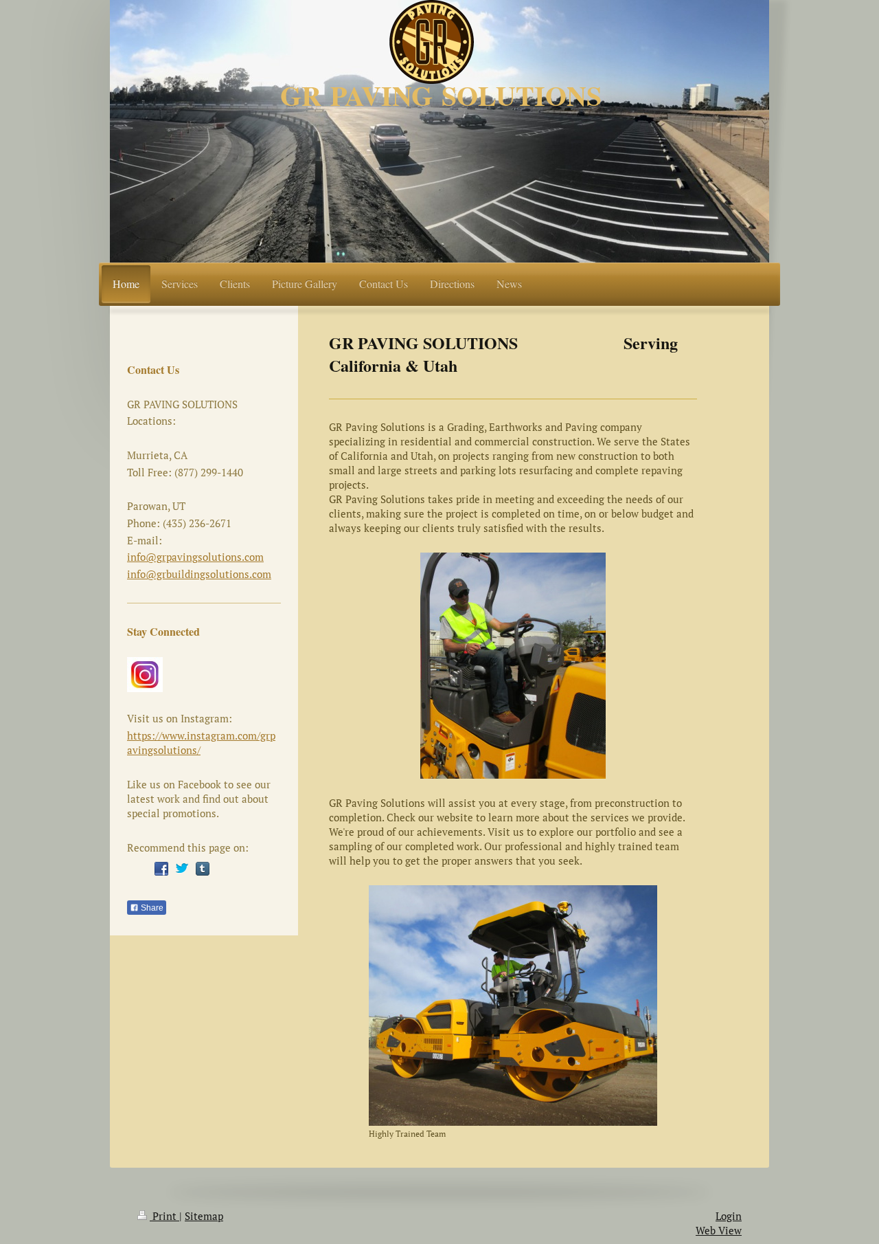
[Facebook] (161, 869)
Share (151, 908)
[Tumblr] (202, 869)
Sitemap (204, 1216)
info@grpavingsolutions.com (195, 557)
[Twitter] (182, 869)
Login (729, 1216)
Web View (719, 1230)
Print (164, 1216)
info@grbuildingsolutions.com (199, 574)
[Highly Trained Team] (513, 1005)
